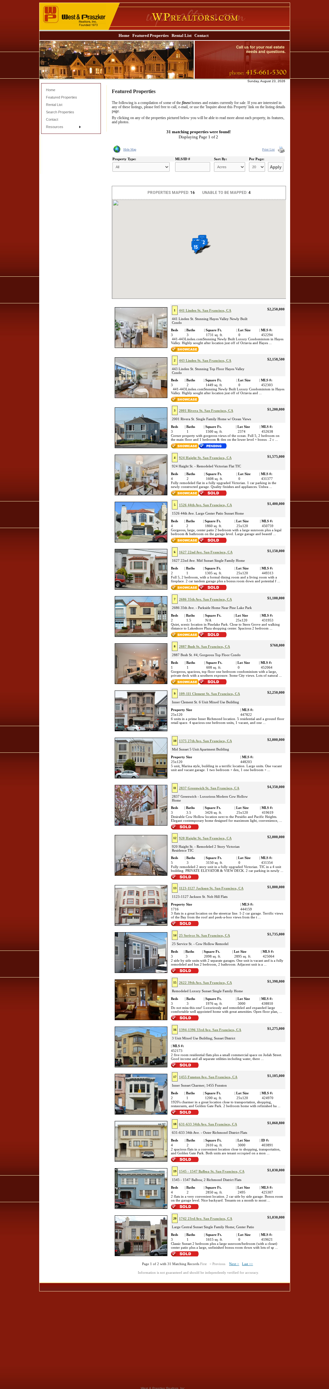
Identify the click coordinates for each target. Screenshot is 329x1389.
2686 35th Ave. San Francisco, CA (205, 599)
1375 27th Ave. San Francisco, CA (205, 741)
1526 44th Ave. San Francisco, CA (205, 505)
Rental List (181, 35)
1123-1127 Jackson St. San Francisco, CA (211, 888)
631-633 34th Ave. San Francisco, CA (208, 1124)
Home (124, 35)
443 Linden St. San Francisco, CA (205, 360)
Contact (201, 35)
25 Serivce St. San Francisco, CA (204, 935)
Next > (234, 1264)
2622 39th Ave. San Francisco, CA (205, 983)
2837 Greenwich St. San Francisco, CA (209, 788)
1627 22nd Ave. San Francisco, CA (206, 552)
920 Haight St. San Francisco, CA (205, 838)
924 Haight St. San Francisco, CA (205, 458)
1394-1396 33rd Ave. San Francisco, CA (210, 1030)
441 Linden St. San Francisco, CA (205, 310)
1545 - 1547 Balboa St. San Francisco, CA (212, 1171)
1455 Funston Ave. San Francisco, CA (208, 1077)
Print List (268, 149)
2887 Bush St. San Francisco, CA (204, 646)
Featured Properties (150, 35)
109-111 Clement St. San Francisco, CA (209, 694)
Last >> (247, 1264)
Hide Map (129, 149)
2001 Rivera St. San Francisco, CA (206, 410)
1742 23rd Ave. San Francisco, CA (205, 1218)
